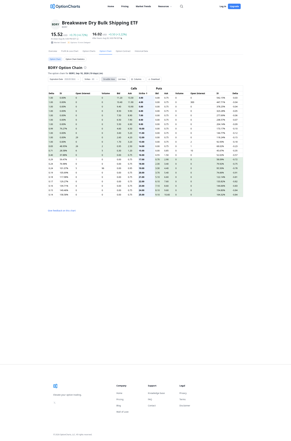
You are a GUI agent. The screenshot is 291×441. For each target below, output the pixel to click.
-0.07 (234, 119)
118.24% (221, 137)
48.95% (63, 146)
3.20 (130, 141)
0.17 (51, 181)
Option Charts (89, 51)
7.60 (166, 181)
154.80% (221, 190)
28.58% (63, 150)
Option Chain (106, 51)
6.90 (130, 124)
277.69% (221, 115)
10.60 (167, 194)
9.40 (119, 106)
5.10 (157, 177)
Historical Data (141, 51)
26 (77, 146)
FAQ (150, 399)
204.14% (221, 124)
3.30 (157, 168)
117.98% (64, 177)
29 (77, 137)
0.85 (166, 150)
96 (103, 168)
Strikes (89, 79)
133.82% (221, 181)
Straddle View (109, 79)
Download (155, 79)
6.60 (166, 177)
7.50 (119, 115)
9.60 (166, 190)
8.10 (157, 190)
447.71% (221, 102)
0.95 (119, 146)
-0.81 (234, 177)
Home (111, 6)
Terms (182, 399)
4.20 (130, 137)
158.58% (64, 194)
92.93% (220, 141)
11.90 (130, 102)
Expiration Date (62, 79)
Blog (118, 405)
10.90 (130, 106)
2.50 (130, 146)
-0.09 (234, 124)
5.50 (119, 124)
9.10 (157, 194)
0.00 (157, 97)
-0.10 (234, 128)
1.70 (119, 141)
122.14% (221, 177)
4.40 (166, 168)
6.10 (157, 181)
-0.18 (234, 141)
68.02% (220, 146)
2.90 (166, 159)
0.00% (63, 97)
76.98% (63, 163)
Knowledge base (156, 393)
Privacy (183, 393)
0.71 (51, 150)
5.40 (166, 172)
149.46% (64, 190)
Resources (163, 6)
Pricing (125, 6)
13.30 (130, 97)
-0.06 (234, 115)
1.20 (130, 150)
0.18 (51, 177)
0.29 (51, 159)
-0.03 (234, 97)
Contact (152, 405)
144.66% (221, 185)
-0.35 (234, 150)
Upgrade (234, 6)
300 (192, 102)
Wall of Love (122, 411)
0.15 (51, 190)
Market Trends (143, 6)
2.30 (157, 163)
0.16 (51, 185)
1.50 (166, 155)
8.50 (119, 110)
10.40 (119, 102)
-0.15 (234, 137)
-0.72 (234, 159)
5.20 (130, 133)
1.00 (51, 97)
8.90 (130, 115)
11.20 (119, 97)
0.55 (157, 155)
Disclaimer (184, 405)
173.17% (221, 128)
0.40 (51, 155)
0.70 (157, 159)
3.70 (157, 172)
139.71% (64, 185)
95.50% (220, 168)
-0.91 (234, 172)
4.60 (119, 128)
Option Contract (123, 51)
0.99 (51, 128)
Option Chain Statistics (75, 59)
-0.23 (234, 146)
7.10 (157, 185)
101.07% (64, 168)
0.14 (51, 194)
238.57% (221, 119)
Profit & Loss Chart (69, 51)
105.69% (64, 172)
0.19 (51, 172)
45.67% (220, 150)
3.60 (119, 133)
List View (121, 79)
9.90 (130, 110)
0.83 (51, 146)
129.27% (64, 181)
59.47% (63, 159)
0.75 (166, 97)
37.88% (63, 155)
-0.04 (234, 102)
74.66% (220, 172)
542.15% (221, 97)
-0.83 (234, 185)
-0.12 (234, 133)
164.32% (221, 194)
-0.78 (234, 168)
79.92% (220, 163)
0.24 (51, 163)
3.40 (166, 163)
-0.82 (234, 181)
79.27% (63, 128)
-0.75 (234, 163)
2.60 (119, 137)
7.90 (130, 119)
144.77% (221, 133)
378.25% (221, 106)
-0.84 (234, 190)
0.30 (119, 150)
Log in (223, 6)
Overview (52, 51)
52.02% (220, 155)
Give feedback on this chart (62, 210)
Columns (137, 79)
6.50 (119, 119)
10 (192, 150)
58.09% (220, 159)
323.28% (221, 110)
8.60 (166, 185)
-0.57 (234, 155)
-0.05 (234, 110)
